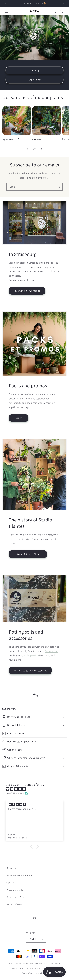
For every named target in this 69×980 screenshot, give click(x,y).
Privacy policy (54, 963)
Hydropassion (31, 655)
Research (11, 867)
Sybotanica (51, 651)
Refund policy (17, 968)
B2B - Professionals (16, 904)
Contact (10, 882)
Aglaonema (9, 139)
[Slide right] (41, 148)
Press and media (15, 889)
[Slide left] (27, 148)
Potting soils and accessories (30, 670)
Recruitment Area (15, 897)
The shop (34, 70)
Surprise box (34, 79)
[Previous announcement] (5, 3)
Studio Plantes (22, 963)
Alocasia (37, 139)
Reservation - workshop (27, 290)
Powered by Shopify (37, 963)
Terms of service (33, 968)
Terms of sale (27, 973)
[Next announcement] (63, 3)
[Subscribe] (58, 187)
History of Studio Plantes (28, 554)
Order (18, 417)
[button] (6, 11)
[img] (36, 789)
